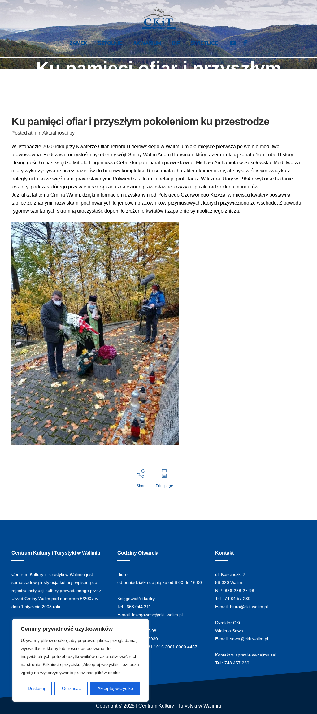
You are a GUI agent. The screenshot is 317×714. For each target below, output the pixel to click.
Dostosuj (36, 688)
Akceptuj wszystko (115, 688)
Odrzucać (71, 688)
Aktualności (55, 133)
